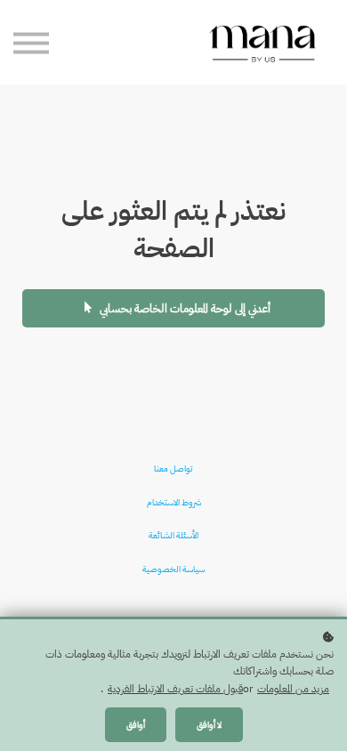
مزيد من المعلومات (293, 689)
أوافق (135, 724)
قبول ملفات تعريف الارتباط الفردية (175, 689)
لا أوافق (209, 724)
